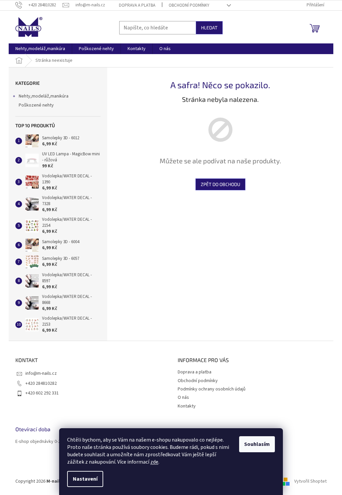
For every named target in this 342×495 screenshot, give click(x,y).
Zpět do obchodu (220, 184)
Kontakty (187, 406)
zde (154, 462)
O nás (183, 397)
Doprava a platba (137, 5)
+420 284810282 (41, 383)
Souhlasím (257, 444)
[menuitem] (40, 48)
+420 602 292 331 (42, 393)
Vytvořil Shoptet (310, 481)
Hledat (209, 27)
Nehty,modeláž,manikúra (43, 96)
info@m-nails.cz (41, 373)
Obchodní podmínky (189, 5)
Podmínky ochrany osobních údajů (211, 389)
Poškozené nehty (36, 105)
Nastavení (85, 479)
